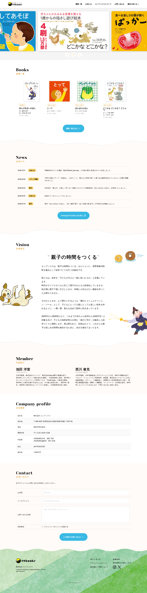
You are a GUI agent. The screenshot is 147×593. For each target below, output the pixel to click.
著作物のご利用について (99, 567)
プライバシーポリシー (98, 563)
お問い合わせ (119, 4)
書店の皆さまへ (133, 4)
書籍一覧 (79, 4)
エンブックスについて (103, 4)
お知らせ (88, 4)
